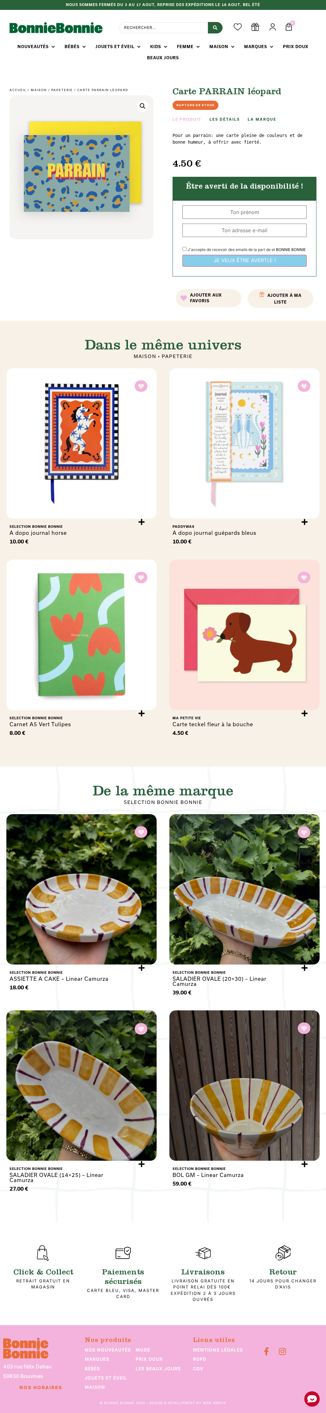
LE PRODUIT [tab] (187, 119)
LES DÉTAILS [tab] (224, 119)
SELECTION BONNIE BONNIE (163, 802)
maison (95, 1387)
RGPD (199, 1359)
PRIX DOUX (149, 1359)
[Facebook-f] (266, 1351)
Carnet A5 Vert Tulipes (40, 724)
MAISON (39, 90)
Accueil (18, 90)
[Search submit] (215, 27)
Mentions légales (218, 1349)
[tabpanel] (244, 139)
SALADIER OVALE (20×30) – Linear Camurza (219, 981)
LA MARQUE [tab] (262, 119)
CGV (198, 1368)
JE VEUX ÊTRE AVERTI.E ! (245, 260)
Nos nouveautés (108, 1349)
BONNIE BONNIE (291, 249)
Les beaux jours (158, 1368)
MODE (143, 1349)
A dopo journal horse (38, 533)
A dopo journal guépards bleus (214, 533)
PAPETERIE (62, 90)
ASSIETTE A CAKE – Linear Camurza (59, 979)
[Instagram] (282, 1351)
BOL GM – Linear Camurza (208, 1175)
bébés (92, 1368)
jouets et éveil (106, 1378)
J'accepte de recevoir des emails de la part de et (246, 249)
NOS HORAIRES (40, 1387)
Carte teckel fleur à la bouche (213, 724)
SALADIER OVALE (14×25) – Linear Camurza (56, 1177)
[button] (36, 46)
